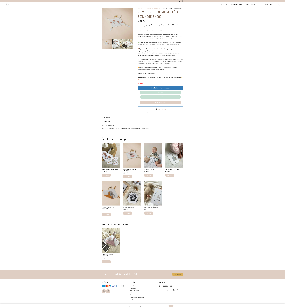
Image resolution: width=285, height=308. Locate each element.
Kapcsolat (133, 288)
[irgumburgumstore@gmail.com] (160, 290)
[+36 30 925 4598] (160, 286)
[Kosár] (282, 5)
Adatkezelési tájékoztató (137, 297)
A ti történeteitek (134, 295)
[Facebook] (104, 291)
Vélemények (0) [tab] (107, 117)
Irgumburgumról (134, 290)
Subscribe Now (160, 102)
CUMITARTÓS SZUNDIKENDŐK (154, 8)
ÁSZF (131, 299)
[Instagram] (108, 291)
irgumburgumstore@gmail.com (171, 290)
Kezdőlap (140, 8)
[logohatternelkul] (7, 5)
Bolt (144, 8)
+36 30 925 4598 (167, 286)
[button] (279, 5)
